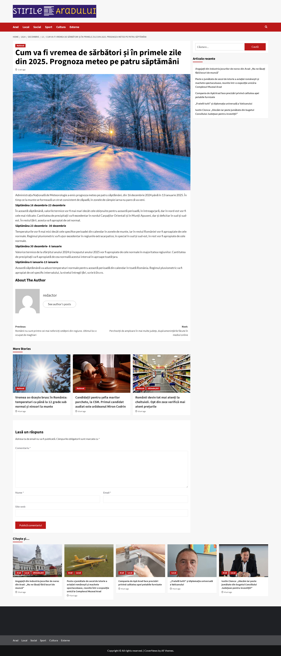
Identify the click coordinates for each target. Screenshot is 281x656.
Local (26, 27)
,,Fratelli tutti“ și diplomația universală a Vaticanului (223, 103)
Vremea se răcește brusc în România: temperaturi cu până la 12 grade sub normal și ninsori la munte (41, 402)
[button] (266, 27)
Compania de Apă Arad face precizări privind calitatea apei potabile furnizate (227, 95)
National (20, 45)
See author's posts (59, 304)
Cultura (61, 27)
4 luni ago (22, 411)
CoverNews (151, 650)
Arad (16, 27)
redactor (50, 295)
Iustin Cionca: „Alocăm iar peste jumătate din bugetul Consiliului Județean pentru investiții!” (224, 111)
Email (107, 492)
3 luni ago (22, 592)
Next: (148, 331)
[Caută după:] (220, 46)
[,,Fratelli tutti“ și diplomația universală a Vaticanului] (192, 560)
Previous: (56, 331)
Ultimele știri (153, 388)
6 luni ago (82, 411)
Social (37, 27)
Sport (48, 27)
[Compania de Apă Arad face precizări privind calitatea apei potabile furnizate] (140, 560)
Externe (74, 27)
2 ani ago (22, 69)
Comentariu (23, 447)
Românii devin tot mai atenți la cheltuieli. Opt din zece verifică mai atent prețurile (160, 402)
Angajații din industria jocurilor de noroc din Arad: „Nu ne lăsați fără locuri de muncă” (230, 70)
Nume (19, 492)
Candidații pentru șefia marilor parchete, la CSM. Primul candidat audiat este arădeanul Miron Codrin (100, 402)
